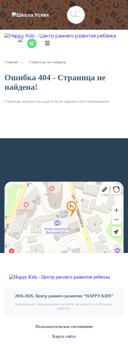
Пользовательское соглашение (64, 326)
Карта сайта (64, 336)
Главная (11, 62)
